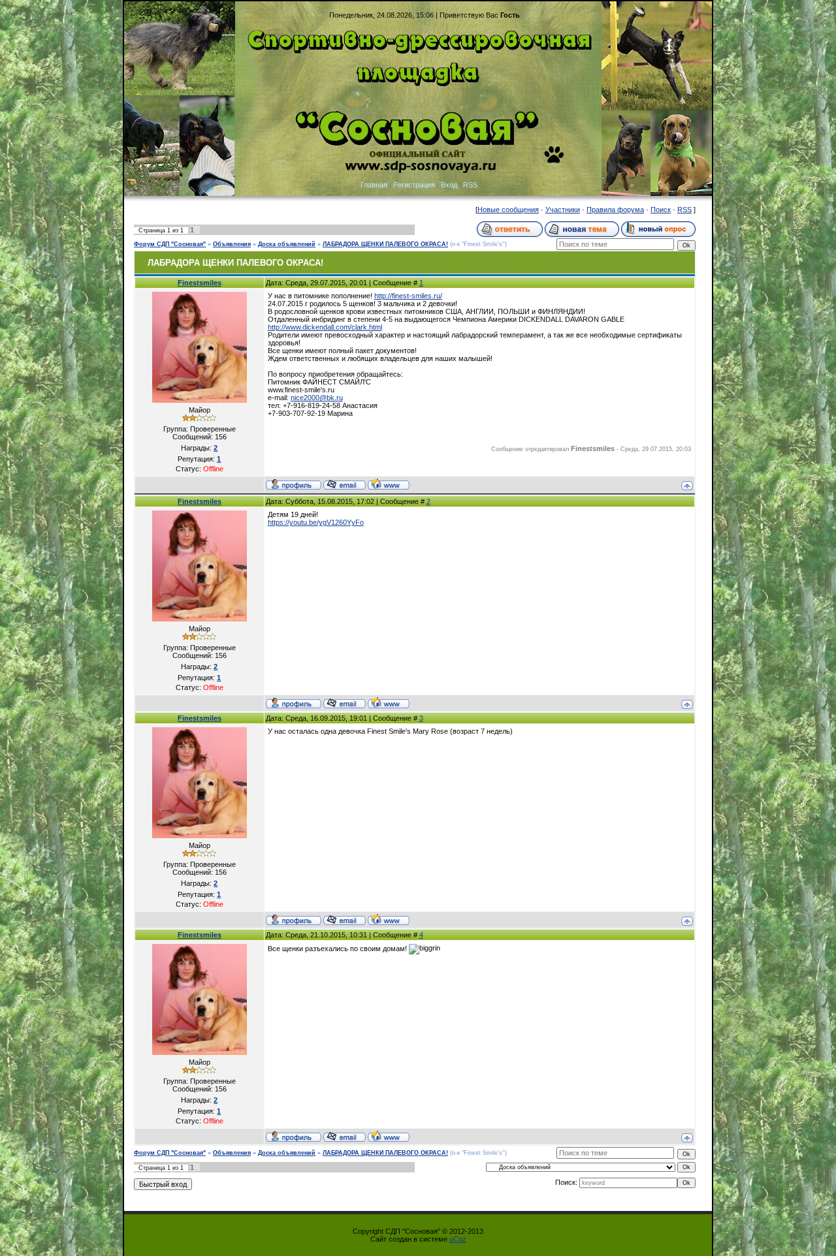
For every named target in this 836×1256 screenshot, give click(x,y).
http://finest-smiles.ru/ (408, 296)
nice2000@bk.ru (317, 397)
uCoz (457, 1239)
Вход (449, 185)
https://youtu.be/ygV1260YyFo (316, 522)
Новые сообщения (508, 209)
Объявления (232, 244)
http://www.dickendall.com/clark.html (325, 327)
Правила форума (615, 209)
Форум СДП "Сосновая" (170, 244)
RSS (470, 185)
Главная (374, 185)
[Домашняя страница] (389, 484)
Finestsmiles (199, 283)
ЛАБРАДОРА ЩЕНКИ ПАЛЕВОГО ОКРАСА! (385, 244)
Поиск (661, 209)
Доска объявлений (286, 244)
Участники (562, 209)
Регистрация (414, 185)
